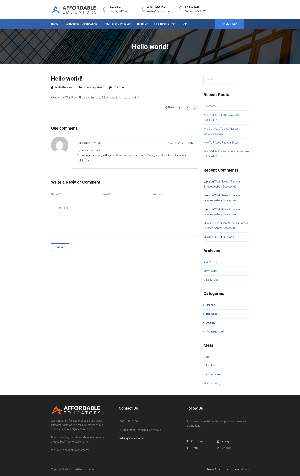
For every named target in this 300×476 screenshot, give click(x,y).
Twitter (195, 447)
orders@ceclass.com (131, 438)
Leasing (210, 322)
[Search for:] (220, 80)
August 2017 (210, 262)
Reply (190, 143)
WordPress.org (211, 383)
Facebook (197, 441)
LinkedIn (226, 447)
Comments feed (212, 374)
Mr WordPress (211, 223)
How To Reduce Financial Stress (221, 142)
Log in (206, 356)
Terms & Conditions (217, 469)
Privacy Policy (241, 469)
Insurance (212, 313)
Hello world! (209, 106)
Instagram (227, 441)
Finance (210, 305)
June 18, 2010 (176, 143)
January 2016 (210, 279)
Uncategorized (94, 87)
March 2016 (210, 271)
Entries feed (209, 365)
